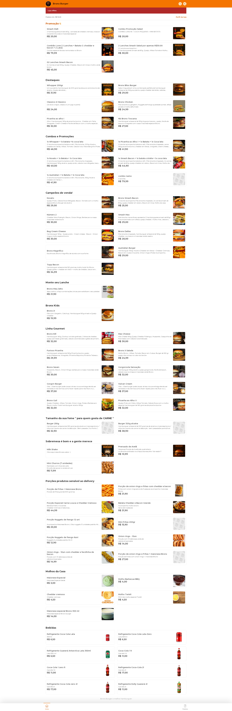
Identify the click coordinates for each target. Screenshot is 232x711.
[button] (47, 707)
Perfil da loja (181, 17)
